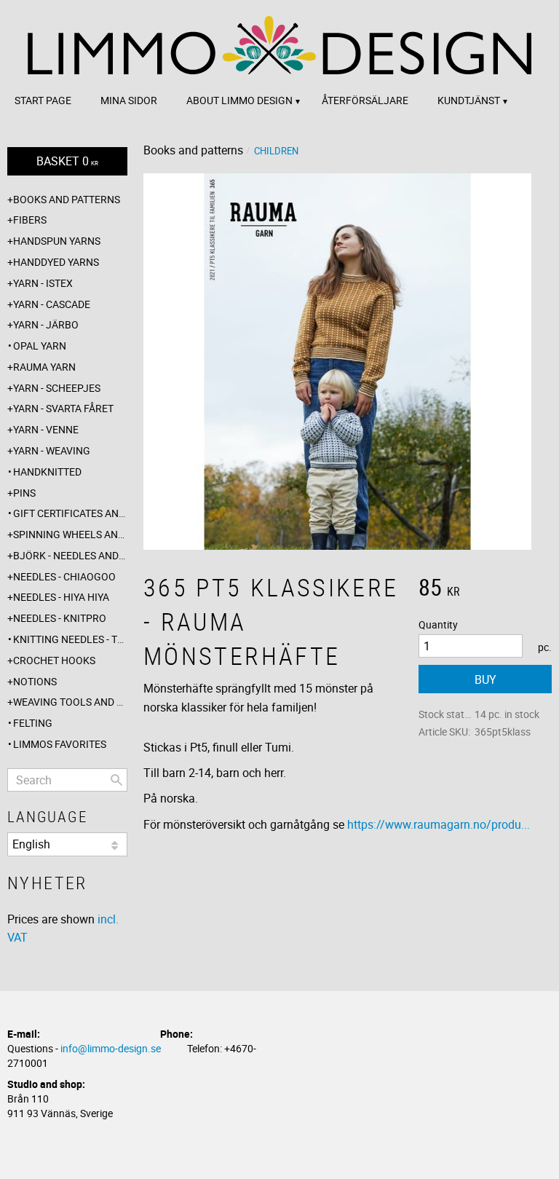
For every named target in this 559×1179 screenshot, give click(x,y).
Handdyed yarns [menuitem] (56, 262)
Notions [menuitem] (35, 681)
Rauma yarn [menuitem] (44, 367)
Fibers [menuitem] (30, 219)
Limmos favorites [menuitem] (59, 744)
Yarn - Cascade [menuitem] (51, 304)
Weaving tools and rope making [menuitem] (70, 702)
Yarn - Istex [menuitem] (43, 283)
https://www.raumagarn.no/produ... (438, 824)
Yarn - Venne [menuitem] (46, 429)
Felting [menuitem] (32, 723)
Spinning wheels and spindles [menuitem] (70, 534)
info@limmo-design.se (110, 1048)
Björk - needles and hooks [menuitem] (70, 555)
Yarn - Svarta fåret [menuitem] (63, 408)
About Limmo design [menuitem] (239, 100)
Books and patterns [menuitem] (66, 199)
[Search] (116, 780)
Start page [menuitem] (43, 100)
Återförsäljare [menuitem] (365, 100)
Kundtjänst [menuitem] (468, 100)
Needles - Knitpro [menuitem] (59, 618)
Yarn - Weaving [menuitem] (51, 450)
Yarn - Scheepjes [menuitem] (56, 388)
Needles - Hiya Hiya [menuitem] (61, 597)
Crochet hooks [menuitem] (54, 660)
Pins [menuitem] (24, 493)
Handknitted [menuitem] (47, 471)
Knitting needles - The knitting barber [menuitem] (70, 639)
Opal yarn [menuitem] (39, 345)
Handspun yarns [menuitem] (56, 241)
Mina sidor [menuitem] (128, 100)
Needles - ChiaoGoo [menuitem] (64, 576)
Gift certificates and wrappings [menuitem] (70, 513)
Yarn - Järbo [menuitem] (46, 324)
